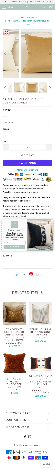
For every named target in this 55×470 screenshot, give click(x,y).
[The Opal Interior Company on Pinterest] (25, 436)
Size (5, 117)
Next (33, 18)
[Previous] (5, 53)
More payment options (27, 170)
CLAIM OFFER (14, 247)
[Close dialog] (52, 220)
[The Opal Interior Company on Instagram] (30, 436)
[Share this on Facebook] (24, 275)
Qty (4, 142)
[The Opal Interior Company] (27, 7)
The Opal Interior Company (30, 445)
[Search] (45, 7)
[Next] (49, 53)
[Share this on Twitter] (17, 275)
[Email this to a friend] (37, 275)
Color (6, 129)
